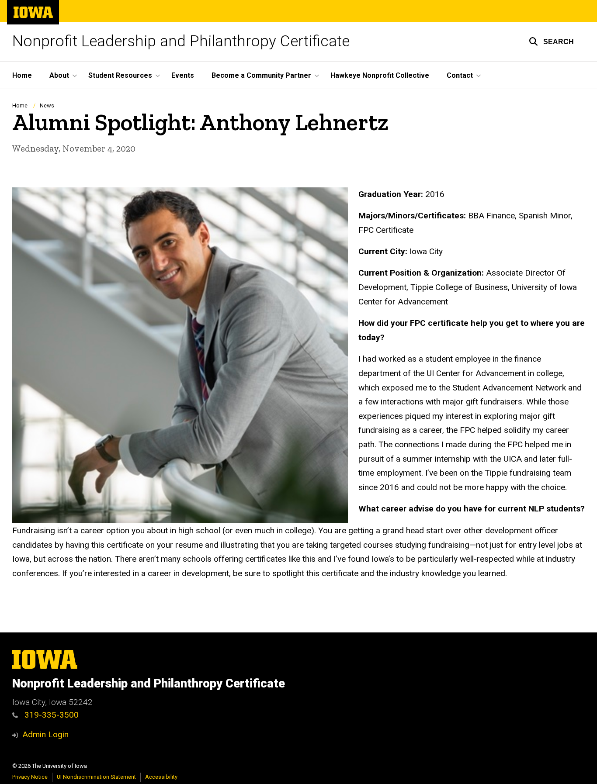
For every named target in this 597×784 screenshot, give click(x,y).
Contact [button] (460, 75)
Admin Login (45, 734)
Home (22, 75)
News (47, 105)
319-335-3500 (50, 715)
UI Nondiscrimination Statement (96, 777)
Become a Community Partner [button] (261, 75)
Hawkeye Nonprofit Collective (379, 75)
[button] (551, 41)
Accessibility (161, 777)
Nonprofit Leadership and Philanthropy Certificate (181, 41)
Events (182, 75)
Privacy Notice (30, 777)
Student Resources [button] (120, 75)
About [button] (59, 75)
